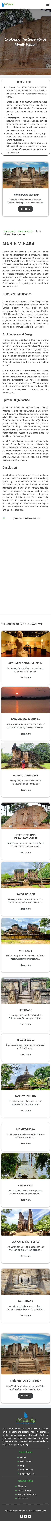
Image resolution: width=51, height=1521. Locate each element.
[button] (47, 4)
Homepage (9, 231)
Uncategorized (25, 231)
